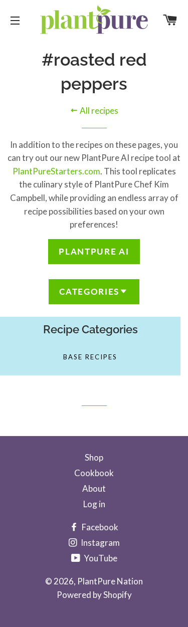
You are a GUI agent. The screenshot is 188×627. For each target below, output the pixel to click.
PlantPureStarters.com (56, 171)
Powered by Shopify (94, 594)
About (94, 488)
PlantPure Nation (110, 581)
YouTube (99, 558)
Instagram (99, 542)
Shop (94, 457)
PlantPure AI (94, 251)
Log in (94, 504)
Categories (89, 291)
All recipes (98, 110)
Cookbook (94, 473)
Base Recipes (90, 357)
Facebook (99, 527)
